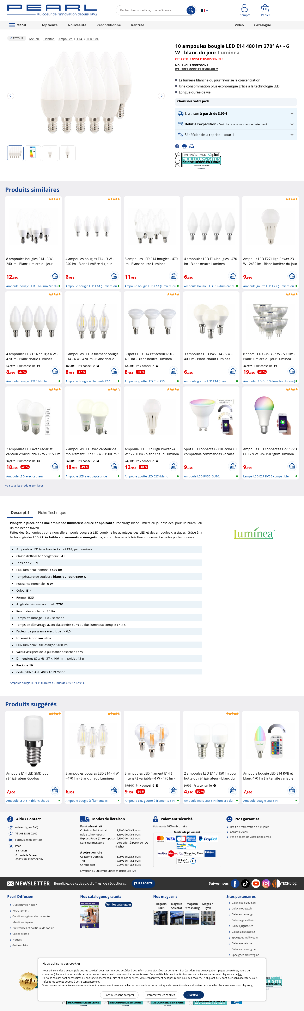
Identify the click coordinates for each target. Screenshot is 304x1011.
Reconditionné (109, 25)
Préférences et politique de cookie (33, 928)
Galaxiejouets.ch (242, 908)
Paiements (170, 826)
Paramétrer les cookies (161, 995)
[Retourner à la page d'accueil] (52, 11)
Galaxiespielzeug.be (244, 949)
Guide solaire (20, 945)
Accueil (34, 39)
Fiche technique (52, 512)
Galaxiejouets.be (242, 943)
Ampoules (65, 39)
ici (252, 985)
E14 (79, 39)
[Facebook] (178, 146)
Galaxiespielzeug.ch (243, 914)
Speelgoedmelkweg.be (245, 955)
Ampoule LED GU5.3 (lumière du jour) (269, 381)
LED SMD (92, 39)
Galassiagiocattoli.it (243, 932)
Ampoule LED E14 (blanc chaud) (28, 801)
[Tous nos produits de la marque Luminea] (254, 531)
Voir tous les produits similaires (24, 485)
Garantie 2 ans (239, 832)
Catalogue (262, 25)
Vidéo (239, 25)
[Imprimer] (185, 146)
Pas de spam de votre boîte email (250, 837)
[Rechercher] (191, 10)
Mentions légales (22, 922)
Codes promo (20, 934)
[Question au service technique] (192, 146)
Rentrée (137, 25)
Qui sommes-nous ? (24, 905)
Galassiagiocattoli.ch (244, 920)
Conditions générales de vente (31, 916)
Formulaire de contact (28, 839)
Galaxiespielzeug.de (244, 902)
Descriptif (20, 512)
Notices (17, 939)
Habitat (49, 39)
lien (240, 974)
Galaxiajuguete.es (242, 926)
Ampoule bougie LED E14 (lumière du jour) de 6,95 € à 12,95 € (47, 683)
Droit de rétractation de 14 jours (249, 827)
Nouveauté (77, 25)
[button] (236, 113)
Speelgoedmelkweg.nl (245, 937)
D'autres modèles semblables (196, 69)
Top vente (49, 25)
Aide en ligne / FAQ (26, 827)
